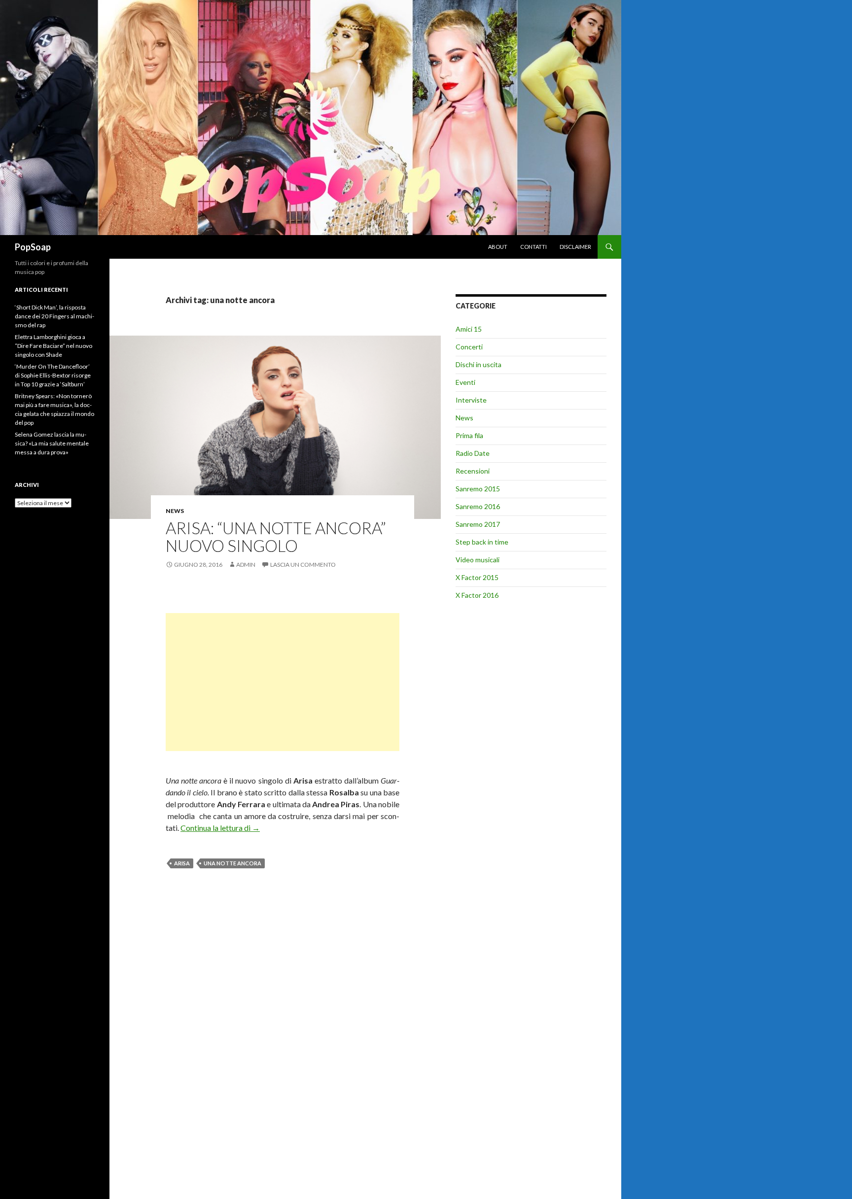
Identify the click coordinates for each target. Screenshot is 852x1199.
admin (245, 564)
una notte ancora (232, 863)
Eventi (465, 382)
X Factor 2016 (477, 595)
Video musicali (477, 559)
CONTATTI (533, 246)
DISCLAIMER (575, 246)
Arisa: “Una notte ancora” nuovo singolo (276, 536)
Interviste (471, 400)
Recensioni (473, 471)
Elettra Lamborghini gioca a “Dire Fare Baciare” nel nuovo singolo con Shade (53, 345)
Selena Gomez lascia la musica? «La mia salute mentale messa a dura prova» (52, 443)
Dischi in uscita (478, 364)
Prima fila (469, 435)
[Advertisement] (282, 682)
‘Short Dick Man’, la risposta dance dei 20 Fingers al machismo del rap (54, 316)
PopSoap (33, 246)
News (175, 510)
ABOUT (497, 246)
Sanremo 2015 (478, 488)
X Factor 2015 (477, 577)
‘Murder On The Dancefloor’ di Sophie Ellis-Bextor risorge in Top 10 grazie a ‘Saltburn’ (53, 375)
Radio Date (473, 453)
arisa (182, 863)
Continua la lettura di (220, 827)
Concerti (469, 347)
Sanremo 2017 (478, 524)
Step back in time (482, 542)
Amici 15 (469, 329)
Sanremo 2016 (478, 506)
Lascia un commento (303, 564)
